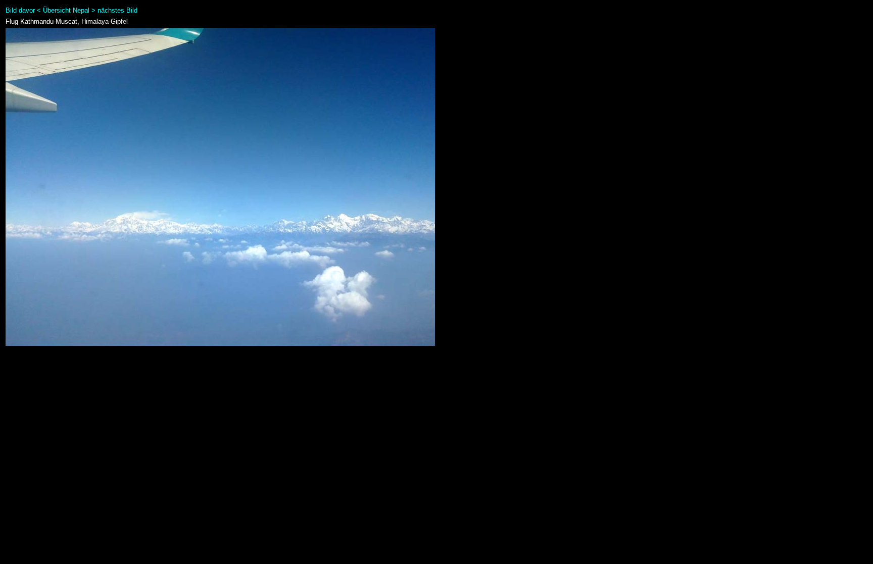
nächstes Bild (117, 10)
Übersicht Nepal (66, 10)
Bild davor (20, 10)
